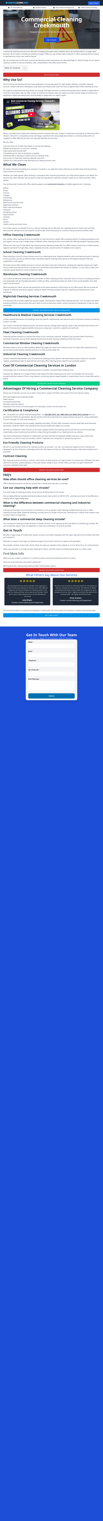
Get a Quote (51, 40)
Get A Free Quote (51, 615)
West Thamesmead (42, 566)
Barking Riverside (9, 566)
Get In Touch (94, 3)
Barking (31, 566)
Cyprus (53, 566)
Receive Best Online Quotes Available (51, 383)
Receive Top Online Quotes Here (51, 470)
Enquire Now (51, 621)
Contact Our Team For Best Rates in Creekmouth (51, 310)
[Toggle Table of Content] (23, 68)
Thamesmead (22, 566)
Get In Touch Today (51, 75)
